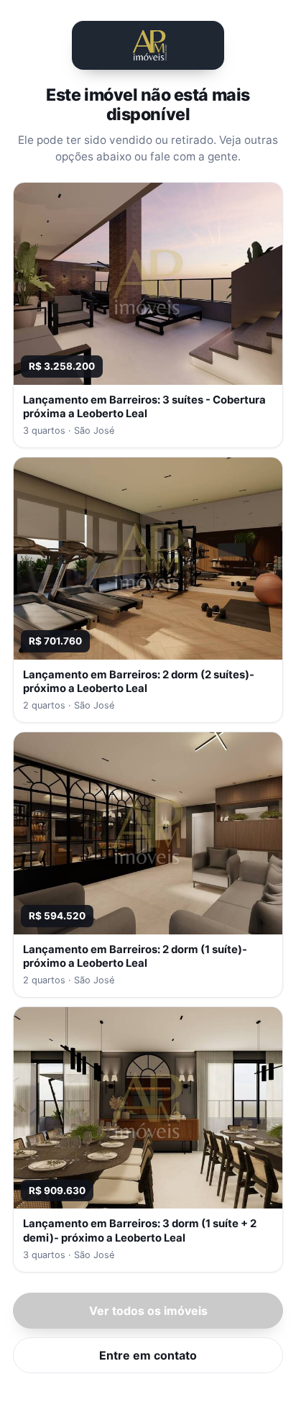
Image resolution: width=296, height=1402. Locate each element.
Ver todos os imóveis (148, 1310)
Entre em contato (148, 1355)
